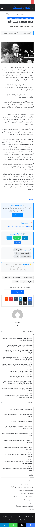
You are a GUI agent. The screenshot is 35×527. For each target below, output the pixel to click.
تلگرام (25, 238)
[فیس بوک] (30, 299)
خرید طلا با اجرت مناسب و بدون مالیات (23, 496)
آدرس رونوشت (17, 291)
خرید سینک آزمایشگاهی (27, 493)
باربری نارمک (30, 480)
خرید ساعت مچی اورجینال (26, 490)
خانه (31, 14)
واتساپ (17, 238)
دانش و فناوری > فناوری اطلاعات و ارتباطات (17, 14)
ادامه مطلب (17, 215)
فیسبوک (17, 242)
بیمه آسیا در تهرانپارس (27, 484)
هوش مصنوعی (26, 282)
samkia (17, 322)
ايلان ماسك (27, 277)
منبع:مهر (31, 199)
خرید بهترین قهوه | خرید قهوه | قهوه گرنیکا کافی (20, 487)
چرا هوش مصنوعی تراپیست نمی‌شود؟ (18, 226)
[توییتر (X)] (25, 299)
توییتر (9, 238)
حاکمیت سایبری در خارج (11, 277)
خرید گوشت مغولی (28, 499)
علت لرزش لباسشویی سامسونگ (25, 506)
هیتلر (15, 282)
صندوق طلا (31, 503)
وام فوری (31, 509)
